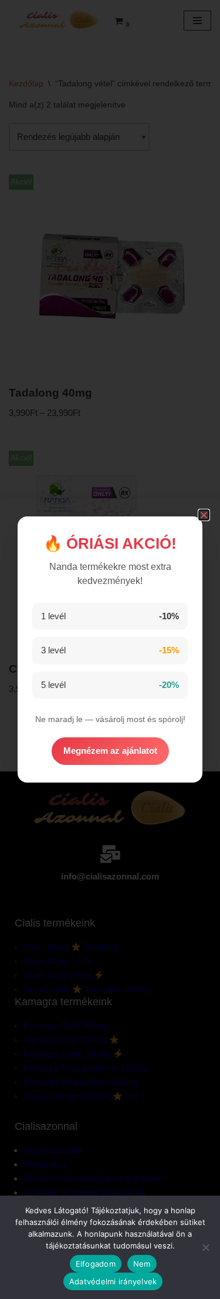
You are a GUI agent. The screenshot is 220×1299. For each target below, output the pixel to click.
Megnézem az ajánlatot (110, 751)
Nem (142, 1263)
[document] (110, 649)
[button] (203, 515)
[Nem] (205, 1247)
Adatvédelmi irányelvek (113, 1281)
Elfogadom (96, 1263)
